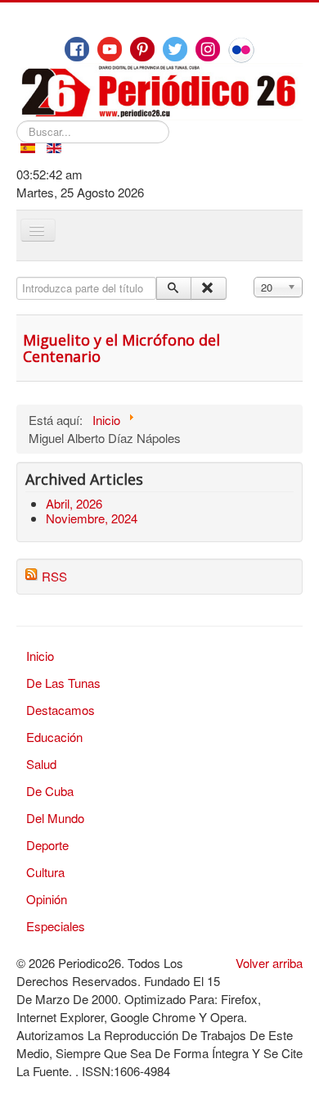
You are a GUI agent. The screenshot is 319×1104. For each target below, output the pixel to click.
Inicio (40, 655)
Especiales (55, 925)
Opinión (46, 898)
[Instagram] (207, 49)
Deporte (47, 844)
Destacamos (60, 709)
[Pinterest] (142, 49)
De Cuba (50, 790)
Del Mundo (55, 817)
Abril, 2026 (74, 503)
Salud (41, 763)
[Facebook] (77, 49)
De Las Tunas (63, 682)
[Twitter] (175, 49)
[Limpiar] (208, 288)
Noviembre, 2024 (91, 518)
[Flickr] (241, 50)
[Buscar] (173, 288)
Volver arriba (269, 962)
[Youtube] (109, 49)
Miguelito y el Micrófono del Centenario (121, 348)
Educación (54, 736)
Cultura (45, 871)
